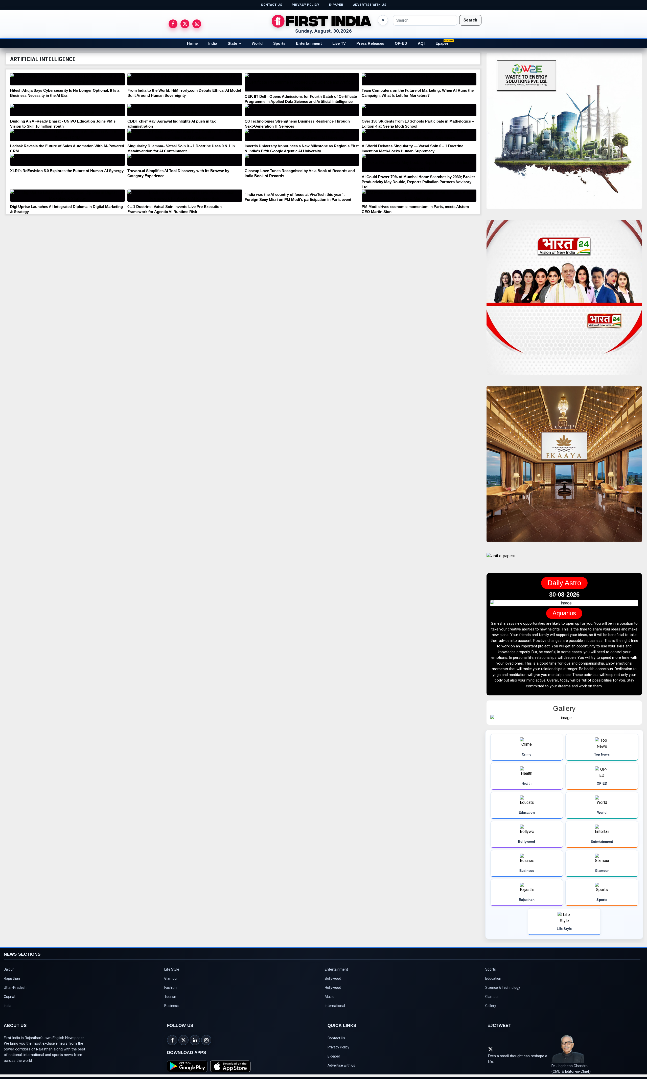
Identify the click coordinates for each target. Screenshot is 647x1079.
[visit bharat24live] (564, 300)
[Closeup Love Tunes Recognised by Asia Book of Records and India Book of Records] (302, 160)
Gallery (490, 1001)
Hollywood (333, 983)
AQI (421, 43)
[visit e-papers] (501, 560)
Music (329, 992)
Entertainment (309, 43)
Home (192, 43)
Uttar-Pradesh (15, 983)
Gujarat (9, 992)
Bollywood (333, 974)
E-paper (334, 1052)
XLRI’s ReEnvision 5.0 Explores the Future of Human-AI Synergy (67, 171)
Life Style (171, 965)
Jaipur (9, 965)
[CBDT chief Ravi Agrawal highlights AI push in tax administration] (184, 110)
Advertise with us (341, 1061)
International (335, 1001)
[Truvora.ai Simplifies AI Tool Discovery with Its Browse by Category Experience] (184, 160)
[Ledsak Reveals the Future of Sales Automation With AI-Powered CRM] (67, 135)
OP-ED (401, 43)
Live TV (339, 43)
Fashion (170, 983)
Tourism (170, 992)
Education (493, 974)
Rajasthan (12, 974)
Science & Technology (502, 983)
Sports (279, 43)
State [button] (232, 43)
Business (171, 1001)
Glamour (171, 974)
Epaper (441, 43)
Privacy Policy (338, 1043)
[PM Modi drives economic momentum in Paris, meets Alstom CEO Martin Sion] (419, 196)
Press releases (370, 43)
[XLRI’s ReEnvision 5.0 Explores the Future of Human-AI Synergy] (67, 160)
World (257, 43)
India (212, 43)
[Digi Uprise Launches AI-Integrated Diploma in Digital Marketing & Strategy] (67, 196)
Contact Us (336, 1033)
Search (470, 20)
